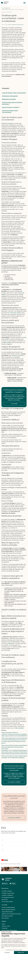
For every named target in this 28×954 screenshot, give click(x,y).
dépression (11, 643)
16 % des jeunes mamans (14, 312)
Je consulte (14, 403)
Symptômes (7, 8)
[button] (24, 3)
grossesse (10, 123)
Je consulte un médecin (14, 782)
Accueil (3, 8)
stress (24, 337)
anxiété (7, 339)
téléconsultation (7, 342)
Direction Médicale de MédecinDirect (16, 24)
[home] (5, 2)
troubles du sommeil (16, 355)
